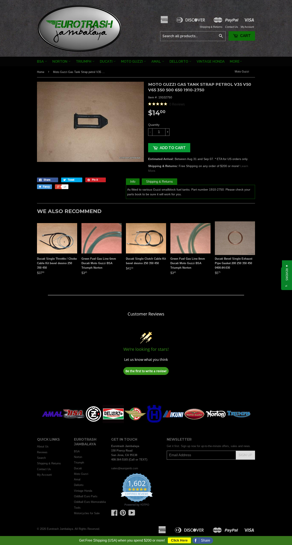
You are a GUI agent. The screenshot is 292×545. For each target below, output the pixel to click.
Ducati (106, 61)
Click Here (179, 540)
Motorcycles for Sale (87, 513)
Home (40, 72)
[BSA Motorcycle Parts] (73, 422)
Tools (77, 507)
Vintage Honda (211, 61)
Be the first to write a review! (146, 371)
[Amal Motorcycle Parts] (52, 422)
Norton (60, 61)
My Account (247, 26)
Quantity (153, 124)
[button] (287, 272)
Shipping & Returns (211, 26)
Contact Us (231, 26)
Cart (245, 35)
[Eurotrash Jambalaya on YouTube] (131, 514)
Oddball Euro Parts (85, 496)
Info (132, 181)
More (235, 61)
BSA (41, 61)
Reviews (42, 452)
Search (41, 457)
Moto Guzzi (132, 61)
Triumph (84, 61)
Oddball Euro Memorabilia (90, 502)
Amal (156, 61)
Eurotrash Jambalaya (60, 528)
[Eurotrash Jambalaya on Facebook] (114, 514)
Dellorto (179, 61)
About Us (43, 446)
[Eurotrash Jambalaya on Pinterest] (123, 514)
